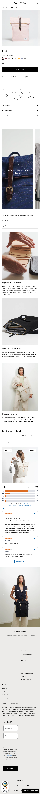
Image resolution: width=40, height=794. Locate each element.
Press (3, 692)
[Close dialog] (36, 762)
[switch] (5, 791)
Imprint (23, 658)
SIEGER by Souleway (7, 698)
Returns (23, 667)
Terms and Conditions (27, 673)
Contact (23, 676)
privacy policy (8, 755)
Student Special (6, 695)
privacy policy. (14, 788)
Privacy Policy (25, 661)
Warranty (23, 664)
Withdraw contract (26, 679)
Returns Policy (25, 670)
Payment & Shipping (26, 655)
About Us (4, 689)
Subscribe (20, 783)
